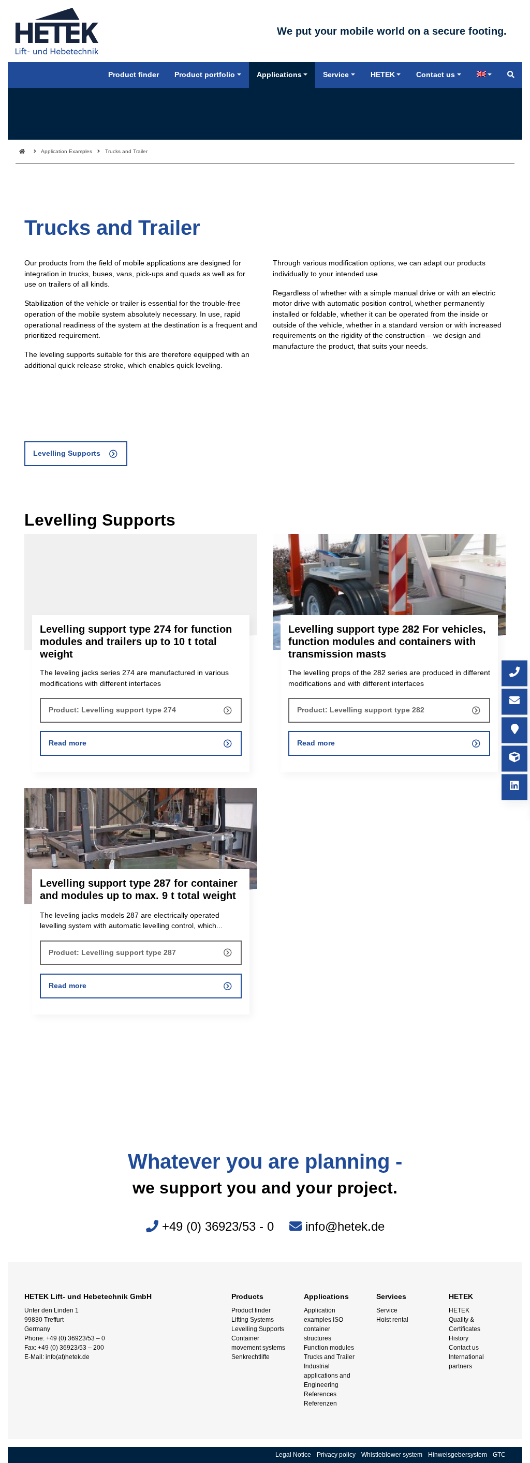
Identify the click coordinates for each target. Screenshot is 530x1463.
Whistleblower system (391, 1454)
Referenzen (320, 1403)
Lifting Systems (252, 1319)
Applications (279, 75)
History (458, 1338)
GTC (499, 1454)
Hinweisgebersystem (457, 1454)
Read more (67, 743)
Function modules (329, 1347)
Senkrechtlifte (250, 1357)
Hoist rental (392, 1319)
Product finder (251, 1310)
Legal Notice (293, 1454)
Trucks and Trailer (329, 1357)
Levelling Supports (66, 453)
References (320, 1394)
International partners (466, 1361)
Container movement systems (258, 1343)
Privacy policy (336, 1454)
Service (387, 1310)
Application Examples (66, 151)
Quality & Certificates (464, 1324)
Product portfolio (204, 75)
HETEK (459, 1310)
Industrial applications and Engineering (327, 1376)
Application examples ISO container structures (323, 1324)
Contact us (464, 1347)
